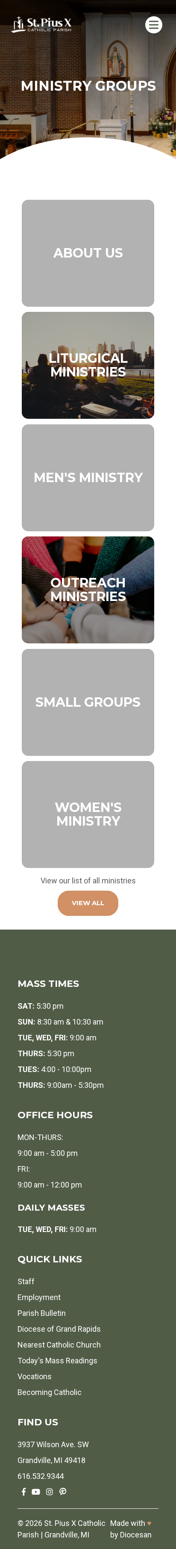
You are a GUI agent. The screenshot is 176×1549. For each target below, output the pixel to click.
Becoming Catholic (50, 1392)
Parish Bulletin (42, 1313)
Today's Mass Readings (57, 1360)
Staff (26, 1281)
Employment (39, 1297)
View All (88, 903)
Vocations (35, 1376)
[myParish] (63, 1491)
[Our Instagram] (49, 1491)
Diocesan (136, 1534)
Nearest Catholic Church (59, 1344)
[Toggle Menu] (153, 25)
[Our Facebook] (24, 1491)
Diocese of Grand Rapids (59, 1328)
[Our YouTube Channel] (36, 1491)
